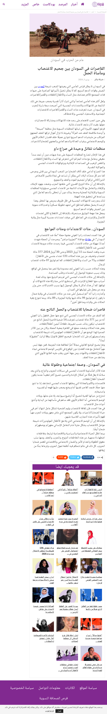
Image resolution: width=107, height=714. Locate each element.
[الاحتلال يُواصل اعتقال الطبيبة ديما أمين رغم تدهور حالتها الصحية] (67, 565)
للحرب (41, 86)
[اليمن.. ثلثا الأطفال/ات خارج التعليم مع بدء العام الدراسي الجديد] (91, 478)
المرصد (63, 5)
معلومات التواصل (49, 688)
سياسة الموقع (88, 688)
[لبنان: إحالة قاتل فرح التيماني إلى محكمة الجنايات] (67, 624)
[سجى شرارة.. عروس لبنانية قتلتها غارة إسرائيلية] (91, 507)
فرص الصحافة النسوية (53, 698)
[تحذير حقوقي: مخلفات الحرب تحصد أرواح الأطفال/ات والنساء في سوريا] (67, 653)
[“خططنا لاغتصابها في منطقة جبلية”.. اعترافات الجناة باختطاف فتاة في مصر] (43, 478)
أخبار (74, 5)
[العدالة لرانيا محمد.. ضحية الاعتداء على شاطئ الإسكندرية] (43, 594)
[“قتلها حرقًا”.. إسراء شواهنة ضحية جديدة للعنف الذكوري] (91, 624)
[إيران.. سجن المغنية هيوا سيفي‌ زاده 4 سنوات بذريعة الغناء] (43, 565)
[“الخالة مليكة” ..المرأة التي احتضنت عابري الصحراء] (67, 478)
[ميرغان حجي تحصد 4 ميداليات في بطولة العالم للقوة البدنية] (91, 653)
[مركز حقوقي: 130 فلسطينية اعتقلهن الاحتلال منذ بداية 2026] (43, 536)
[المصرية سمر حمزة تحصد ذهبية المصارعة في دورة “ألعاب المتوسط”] (67, 507)
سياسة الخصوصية (22, 688)
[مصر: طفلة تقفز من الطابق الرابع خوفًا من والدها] (91, 594)
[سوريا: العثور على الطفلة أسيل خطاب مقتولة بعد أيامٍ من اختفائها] (67, 594)
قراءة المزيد (49, 711)
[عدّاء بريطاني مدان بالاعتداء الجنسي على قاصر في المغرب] (43, 507)
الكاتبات (70, 688)
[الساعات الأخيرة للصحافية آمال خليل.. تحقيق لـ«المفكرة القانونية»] (43, 624)
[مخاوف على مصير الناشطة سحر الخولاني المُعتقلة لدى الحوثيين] (91, 536)
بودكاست (49, 5)
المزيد (25, 5)
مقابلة (88, 239)
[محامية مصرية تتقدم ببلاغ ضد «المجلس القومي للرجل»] (91, 565)
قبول (59, 711)
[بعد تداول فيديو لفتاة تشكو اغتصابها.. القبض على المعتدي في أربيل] (67, 536)
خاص (35, 5)
